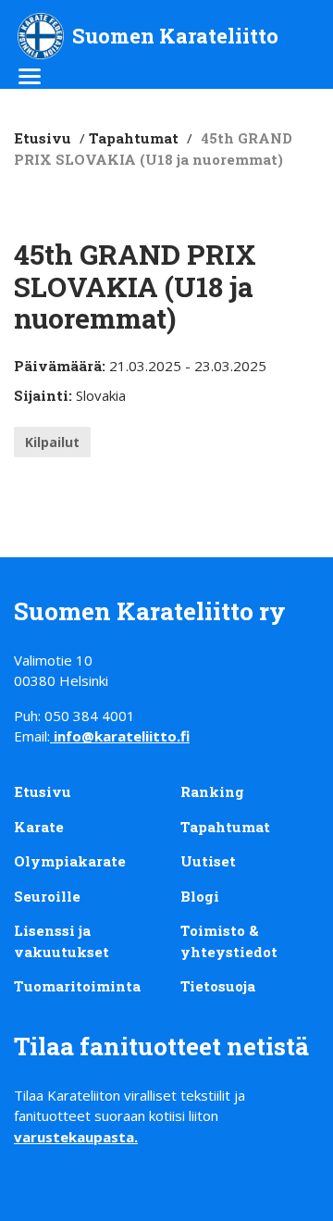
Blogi (199, 896)
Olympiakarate (70, 861)
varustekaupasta (74, 1137)
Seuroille (47, 896)
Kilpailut (52, 442)
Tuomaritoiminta (77, 986)
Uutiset (208, 861)
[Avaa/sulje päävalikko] (30, 77)
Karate (39, 826)
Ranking (212, 791)
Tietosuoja (217, 986)
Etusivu (42, 138)
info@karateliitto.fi (122, 736)
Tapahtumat (134, 138)
